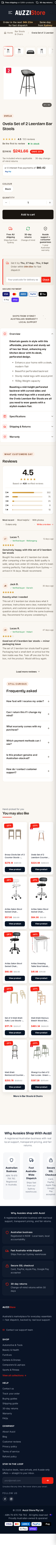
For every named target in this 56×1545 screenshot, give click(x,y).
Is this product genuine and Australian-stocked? (21, 756)
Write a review (44, 524)
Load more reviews (26, 671)
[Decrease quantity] (6, 202)
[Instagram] (11, 1498)
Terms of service (11, 1451)
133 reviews (29, 139)
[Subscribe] (47, 1480)
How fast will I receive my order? (25, 701)
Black (8, 189)
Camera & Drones (11, 1360)
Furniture (7, 1355)
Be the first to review (13, 143)
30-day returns (10, 1408)
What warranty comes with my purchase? (23, 728)
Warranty (7, 1413)
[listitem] (8, 51)
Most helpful (23, 520)
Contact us (8, 1388)
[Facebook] (4, 1498)
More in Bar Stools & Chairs (28, 1096)
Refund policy (9, 1456)
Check (46, 279)
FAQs (5, 1418)
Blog (4, 1436)
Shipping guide (10, 1403)
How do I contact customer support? (21, 771)
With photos (38, 520)
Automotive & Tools (12, 1345)
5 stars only (11, 524)
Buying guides (9, 1398)
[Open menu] (10, 12)
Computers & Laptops (13, 1364)
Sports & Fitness (10, 1369)
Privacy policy (9, 1446)
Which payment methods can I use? (23, 742)
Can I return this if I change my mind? (23, 714)
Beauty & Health (10, 1350)
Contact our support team (19, 1329)
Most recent (8, 520)
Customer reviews (11, 1441)
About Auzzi (8, 1431)
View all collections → (14, 1375)
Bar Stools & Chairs (20, 32)
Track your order (11, 1393)
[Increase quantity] (50, 202)
